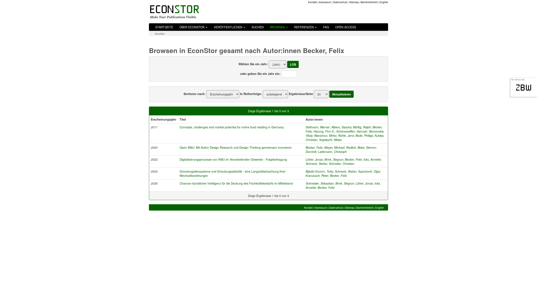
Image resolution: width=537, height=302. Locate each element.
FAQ (326, 27)
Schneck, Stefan (316, 163)
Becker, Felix (314, 147)
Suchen (258, 27)
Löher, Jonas (314, 159)
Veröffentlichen (228, 27)
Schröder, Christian (341, 163)
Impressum (325, 2)
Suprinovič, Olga (369, 171)
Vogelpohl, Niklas (330, 140)
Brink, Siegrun (334, 159)
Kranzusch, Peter (317, 175)
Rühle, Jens (346, 135)
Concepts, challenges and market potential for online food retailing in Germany (232, 127)
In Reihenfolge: (251, 94)
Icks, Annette (372, 159)
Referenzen (304, 27)
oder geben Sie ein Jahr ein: (260, 74)
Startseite (164, 27)
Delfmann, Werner (318, 127)
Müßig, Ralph (362, 127)
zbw (524, 87)
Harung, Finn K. (324, 131)
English (383, 2)
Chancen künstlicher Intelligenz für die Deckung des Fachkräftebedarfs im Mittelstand (236, 183)
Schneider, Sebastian (320, 183)
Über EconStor (192, 27)
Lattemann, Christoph (332, 152)
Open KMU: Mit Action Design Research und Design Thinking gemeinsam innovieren (236, 147)
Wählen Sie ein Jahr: (253, 64)
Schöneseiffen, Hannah (351, 131)
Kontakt (312, 2)
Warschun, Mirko (325, 135)
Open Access (345, 27)
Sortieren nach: (195, 94)
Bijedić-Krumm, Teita (319, 171)
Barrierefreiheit (369, 2)
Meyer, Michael (334, 147)
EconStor (160, 33)
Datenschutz (340, 2)
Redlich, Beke (355, 147)
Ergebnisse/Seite (301, 94)
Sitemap (354, 2)
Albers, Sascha (341, 127)
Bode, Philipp (364, 135)
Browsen (278, 27)
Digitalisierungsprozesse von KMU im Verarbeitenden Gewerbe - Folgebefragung (233, 159)
